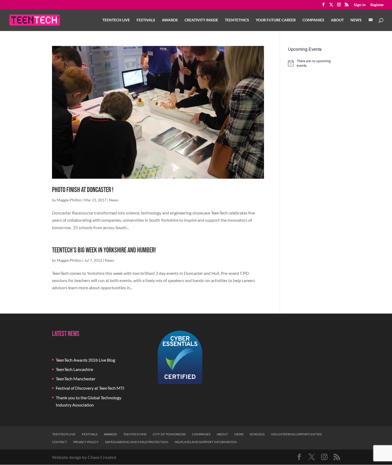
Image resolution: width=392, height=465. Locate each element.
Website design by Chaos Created (84, 457)
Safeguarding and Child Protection (136, 442)
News (356, 20)
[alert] (314, 63)
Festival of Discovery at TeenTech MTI (90, 387)
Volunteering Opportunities (296, 434)
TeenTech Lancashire (74, 369)
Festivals (146, 20)
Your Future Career (276, 20)
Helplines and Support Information (206, 442)
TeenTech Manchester (75, 378)
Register (377, 5)
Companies (313, 20)
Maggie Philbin (69, 200)
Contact (59, 442)
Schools (257, 434)
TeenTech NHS (134, 434)
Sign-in (360, 5)
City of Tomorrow (169, 434)
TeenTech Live (116, 20)
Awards (170, 20)
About (337, 20)
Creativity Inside (201, 20)
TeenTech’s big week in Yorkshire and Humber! (104, 250)
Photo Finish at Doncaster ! (82, 190)
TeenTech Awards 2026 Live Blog (85, 359)
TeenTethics (237, 20)
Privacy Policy (86, 442)
